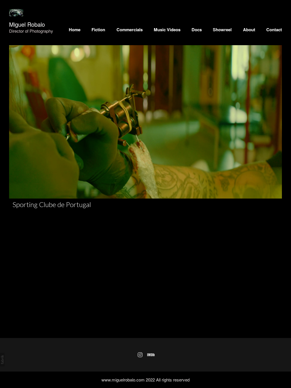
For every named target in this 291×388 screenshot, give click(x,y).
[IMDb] (150, 354)
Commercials (130, 29)
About (249, 29)
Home (74, 29)
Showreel (222, 29)
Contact (274, 29)
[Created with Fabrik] (2, 359)
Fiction (98, 29)
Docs (197, 29)
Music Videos (167, 29)
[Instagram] (140, 354)
